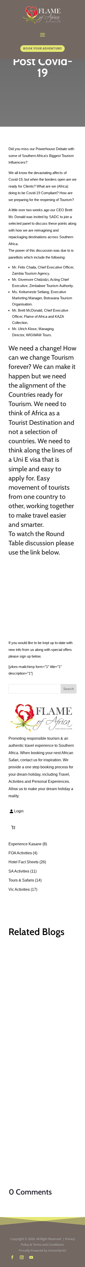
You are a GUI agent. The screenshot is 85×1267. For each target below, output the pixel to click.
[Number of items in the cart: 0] (13, 827)
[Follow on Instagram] (22, 1257)
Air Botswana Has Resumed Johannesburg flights (41, 1113)
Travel (18, 1017)
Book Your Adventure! (42, 48)
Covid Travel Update (37, 1002)
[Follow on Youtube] (31, 1257)
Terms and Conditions (48, 1244)
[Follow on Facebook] (12, 1257)
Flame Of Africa (31, 1010)
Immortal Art (57, 1250)
